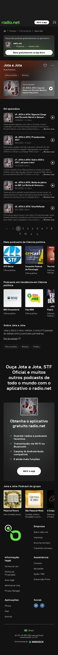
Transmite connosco (43, 548)
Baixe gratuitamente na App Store (29, 53)
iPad (7, 611)
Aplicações (38, 569)
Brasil (31, 631)
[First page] (7, 228)
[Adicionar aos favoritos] (45, 65)
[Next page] (31, 234)
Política (36, 347)
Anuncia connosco (42, 543)
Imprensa (38, 538)
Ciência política (11, 75)
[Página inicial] (5, 31)
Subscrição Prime (42, 579)
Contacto (38, 563)
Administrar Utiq (12, 586)
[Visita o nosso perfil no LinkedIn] (36, 605)
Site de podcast (11, 339)
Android (8, 617)
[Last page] (37, 234)
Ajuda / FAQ (39, 574)
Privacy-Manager (12, 591)
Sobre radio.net (41, 532)
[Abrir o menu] (54, 22)
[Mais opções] (52, 65)
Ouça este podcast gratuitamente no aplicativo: (27, 38)
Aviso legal (9, 580)
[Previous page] (13, 228)
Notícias (25, 75)
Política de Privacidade (10, 573)
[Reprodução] (51, 88)
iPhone (8, 606)
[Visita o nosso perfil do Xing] (42, 605)
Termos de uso (11, 566)
